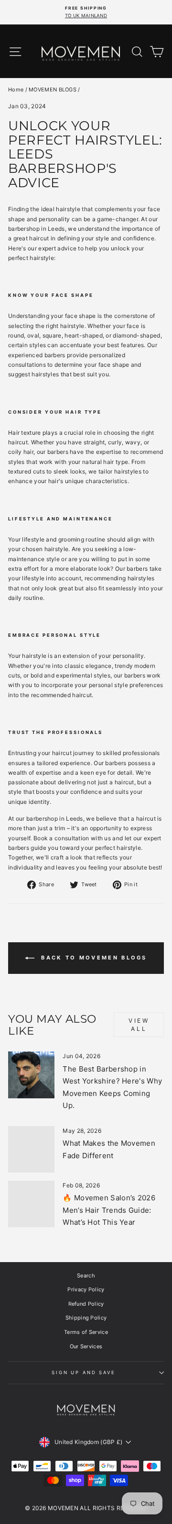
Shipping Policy (86, 1317)
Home (15, 89)
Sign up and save (84, 1372)
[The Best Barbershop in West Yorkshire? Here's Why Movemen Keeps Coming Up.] (31, 1074)
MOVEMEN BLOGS (52, 89)
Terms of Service (86, 1332)
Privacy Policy (85, 1289)
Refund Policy (86, 1303)
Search (86, 1275)
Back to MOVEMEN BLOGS (92, 957)
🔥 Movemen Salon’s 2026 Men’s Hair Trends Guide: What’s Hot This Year (109, 1210)
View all (139, 1024)
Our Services (86, 1346)
